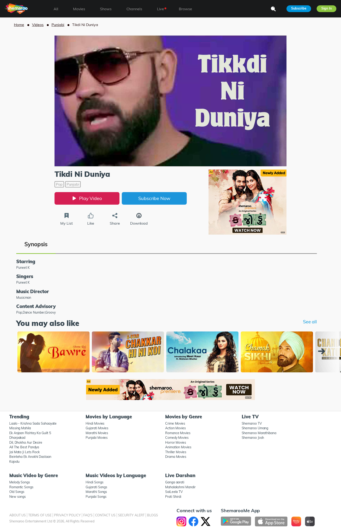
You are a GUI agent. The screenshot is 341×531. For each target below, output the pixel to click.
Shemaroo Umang (255, 428)
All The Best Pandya (24, 447)
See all (310, 321)
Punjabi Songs (96, 497)
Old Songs (16, 492)
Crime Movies (175, 423)
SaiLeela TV (174, 492)
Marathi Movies (97, 433)
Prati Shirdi (173, 497)
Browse (185, 9)
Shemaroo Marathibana (259, 433)
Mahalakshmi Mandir (180, 487)
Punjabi (57, 24)
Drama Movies (175, 457)
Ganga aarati (174, 482)
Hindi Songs (94, 482)
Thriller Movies (175, 452)
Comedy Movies (177, 438)
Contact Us (105, 515)
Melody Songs (19, 482)
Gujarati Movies (97, 428)
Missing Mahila (20, 428)
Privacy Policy (67, 515)
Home (19, 24)
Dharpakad (17, 438)
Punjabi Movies (97, 438)
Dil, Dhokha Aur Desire (25, 442)
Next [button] (322, 351)
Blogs (152, 515)
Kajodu (14, 461)
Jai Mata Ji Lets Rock (24, 452)
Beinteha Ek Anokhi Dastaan (30, 457)
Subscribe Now (154, 198)
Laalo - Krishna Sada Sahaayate (33, 423)
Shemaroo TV (252, 423)
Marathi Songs (96, 492)
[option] (53, 352)
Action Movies (175, 428)
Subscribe (298, 8)
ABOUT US (17, 515)
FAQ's (88, 515)
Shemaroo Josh (253, 438)
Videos (38, 24)
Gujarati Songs (96, 487)
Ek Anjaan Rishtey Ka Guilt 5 (30, 433)
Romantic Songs (21, 487)
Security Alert (131, 515)
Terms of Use (39, 515)
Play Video (90, 198)
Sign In (326, 8)
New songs (17, 497)
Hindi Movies (95, 423)
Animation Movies (178, 447)
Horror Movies (175, 442)
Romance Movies (177, 433)
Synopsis (36, 244)
